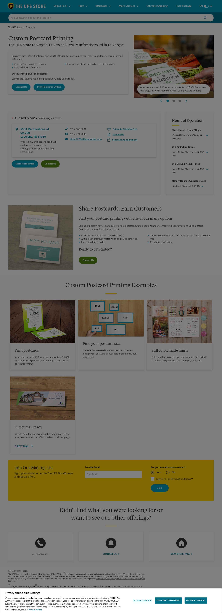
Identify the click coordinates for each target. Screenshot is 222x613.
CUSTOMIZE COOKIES (142, 600)
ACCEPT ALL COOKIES (195, 600)
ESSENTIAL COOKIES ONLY (168, 600)
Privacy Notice (35, 610)
